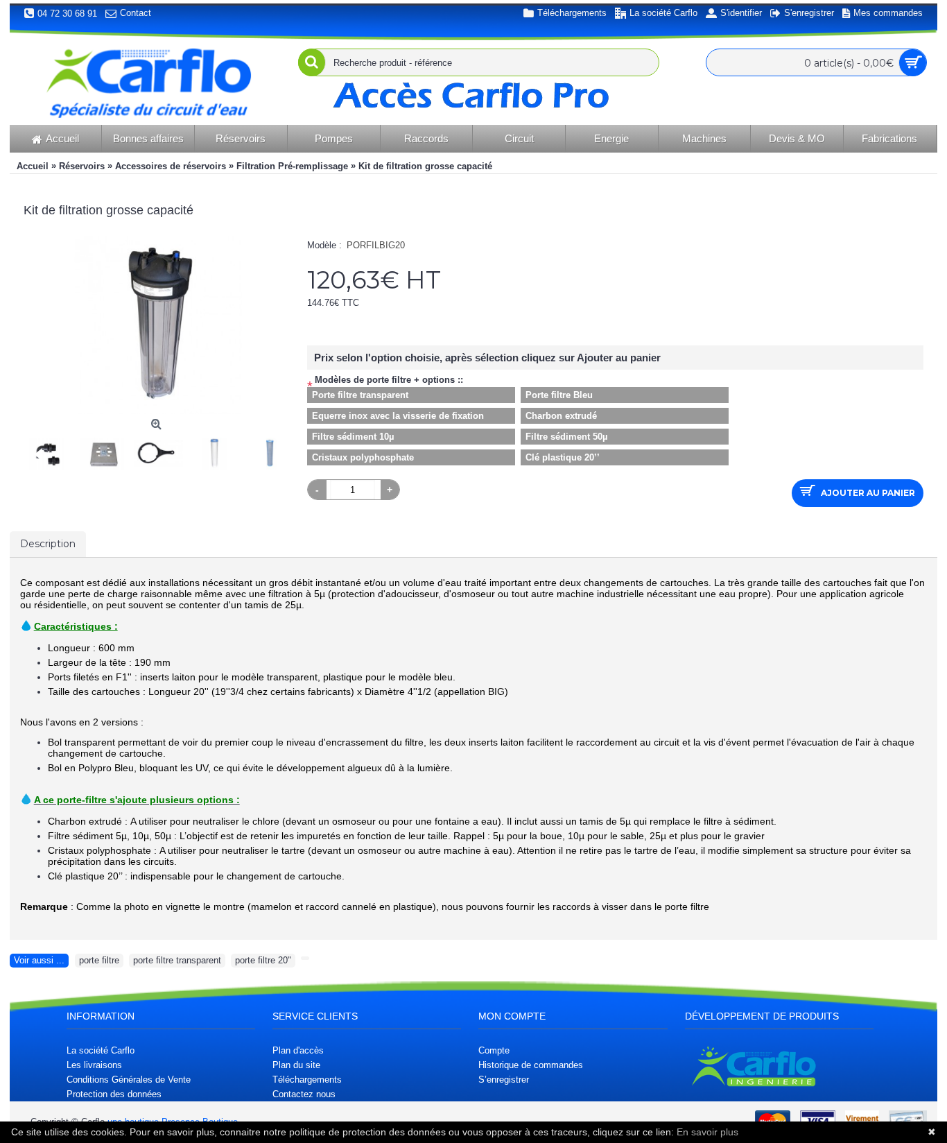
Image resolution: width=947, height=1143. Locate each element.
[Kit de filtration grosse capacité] (51, 450)
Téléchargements (307, 1079)
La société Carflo (100, 1050)
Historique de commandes (530, 1065)
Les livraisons (94, 1065)
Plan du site (296, 1065)
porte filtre (99, 960)
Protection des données (114, 1094)
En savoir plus (707, 1131)
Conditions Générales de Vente (129, 1079)
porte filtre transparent (177, 960)
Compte (494, 1050)
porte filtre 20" (263, 960)
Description (48, 544)
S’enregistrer (503, 1079)
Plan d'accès (298, 1050)
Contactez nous (304, 1094)
